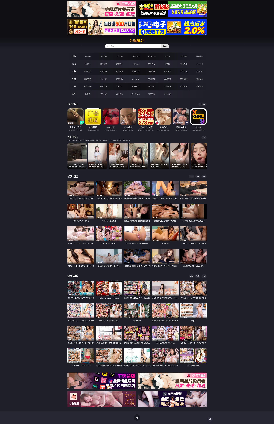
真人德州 (103, 56)
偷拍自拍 (103, 71)
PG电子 (88, 56)
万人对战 (119, 56)
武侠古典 (135, 86)
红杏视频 (151, 94)
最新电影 (72, 276)
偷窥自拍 (87, 79)
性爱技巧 (199, 86)
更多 (204, 176)
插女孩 (87, 94)
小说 (74, 86)
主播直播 (183, 64)
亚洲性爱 (87, 71)
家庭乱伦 (103, 86)
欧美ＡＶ (119, 64)
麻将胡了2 (152, 56)
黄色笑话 (183, 86)
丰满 (191, 276)
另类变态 (199, 71)
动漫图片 (135, 79)
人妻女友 (119, 86)
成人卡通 (119, 71)
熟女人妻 (151, 64)
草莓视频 (119, 94)
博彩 (74, 56)
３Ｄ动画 (135, 64)
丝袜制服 (167, 64)
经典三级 (167, 71)
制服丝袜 (151, 71)
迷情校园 (151, 86)
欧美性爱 (135, 71)
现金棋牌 (183, 56)
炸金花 (167, 56)
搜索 (165, 46)
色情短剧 (167, 94)
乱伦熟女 (183, 71)
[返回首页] (210, 419)
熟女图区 (183, 79)
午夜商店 (103, 94)
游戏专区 (135, 56)
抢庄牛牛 (199, 56)
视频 (74, 63)
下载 (204, 137)
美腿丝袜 (151, 79)
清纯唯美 (167, 79)
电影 (74, 71)
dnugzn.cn (137, 41)
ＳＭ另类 (199, 64)
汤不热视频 (135, 94)
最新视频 (72, 176)
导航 (74, 93)
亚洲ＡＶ (87, 64)
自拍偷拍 (103, 64)
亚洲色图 (103, 79)
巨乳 (197, 176)
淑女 (197, 276)
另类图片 (199, 79)
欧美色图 (119, 79)
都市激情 (87, 86)
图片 (74, 78)
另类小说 (167, 86)
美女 (191, 176)
